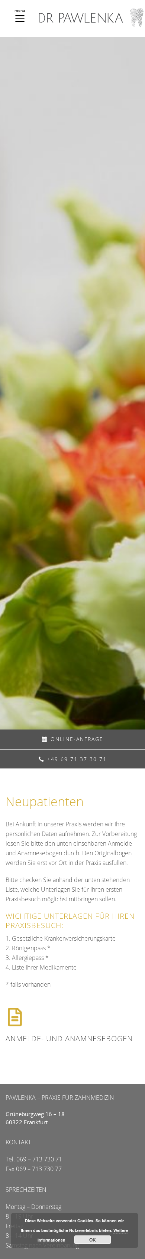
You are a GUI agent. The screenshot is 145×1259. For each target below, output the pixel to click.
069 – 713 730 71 (39, 1159)
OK (92, 1239)
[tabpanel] (72, 383)
